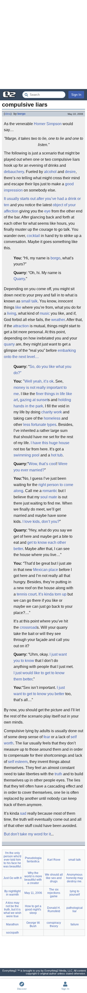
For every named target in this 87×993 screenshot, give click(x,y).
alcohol (50, 172)
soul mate (48, 497)
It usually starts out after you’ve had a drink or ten (42, 202)
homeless (52, 418)
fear (47, 737)
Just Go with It (12, 878)
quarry (9, 344)
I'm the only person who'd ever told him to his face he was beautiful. (12, 859)
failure (75, 924)
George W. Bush (33, 924)
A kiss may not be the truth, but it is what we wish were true (12, 909)
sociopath (12, 932)
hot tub (57, 455)
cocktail (33, 236)
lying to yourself (74, 893)
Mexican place (45, 570)
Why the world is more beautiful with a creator (33, 878)
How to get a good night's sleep (33, 909)
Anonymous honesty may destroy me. (74, 878)
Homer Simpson (48, 124)
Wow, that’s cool (42, 464)
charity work (51, 412)
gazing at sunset (34, 400)
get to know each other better (40, 545)
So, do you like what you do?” (42, 370)
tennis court (26, 594)
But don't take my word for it (27, 834)
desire (70, 172)
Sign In (76, 94)
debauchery (14, 172)
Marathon (12, 924)
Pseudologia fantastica (33, 859)
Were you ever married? (40, 467)
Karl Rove (53, 859)
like (18, 307)
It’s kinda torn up (52, 594)
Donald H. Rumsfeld (53, 909)
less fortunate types (39, 425)
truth (58, 774)
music (45, 313)
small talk (29, 301)
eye (47, 211)
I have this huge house (50, 443)
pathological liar (74, 909)
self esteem (18, 762)
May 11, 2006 (33, 893)
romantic (50, 491)
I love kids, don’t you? (40, 521)
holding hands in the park (42, 403)
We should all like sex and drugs (54, 878)
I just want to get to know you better (39, 690)
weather (58, 320)
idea (8, 113)
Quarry (19, 279)
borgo (21, 113)
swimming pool (26, 455)
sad (23, 813)
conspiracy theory (54, 924)
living (11, 313)
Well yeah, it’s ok (38, 381)
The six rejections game (53, 893)
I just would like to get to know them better (39, 676)
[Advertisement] (43, 44)
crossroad (28, 627)
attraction (21, 326)
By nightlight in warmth (12, 893)
